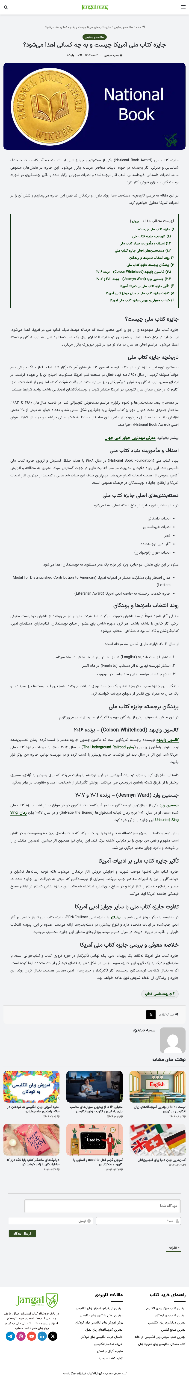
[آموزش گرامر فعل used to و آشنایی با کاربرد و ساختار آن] (94, 1140)
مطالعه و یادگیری (123, 27)
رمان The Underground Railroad (108, 747)
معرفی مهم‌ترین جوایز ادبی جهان (130, 438)
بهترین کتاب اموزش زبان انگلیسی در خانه (160, 1337)
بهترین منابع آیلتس (173, 1329)
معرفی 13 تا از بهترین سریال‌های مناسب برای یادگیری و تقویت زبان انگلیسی (96, 1109)
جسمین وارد (169, 805)
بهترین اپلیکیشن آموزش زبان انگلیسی (99, 1308)
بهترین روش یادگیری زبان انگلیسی (101, 1315)
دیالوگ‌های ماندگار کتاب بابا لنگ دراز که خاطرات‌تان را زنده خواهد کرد (32, 1162)
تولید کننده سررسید (110, 1358)
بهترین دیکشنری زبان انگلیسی (167, 1322)
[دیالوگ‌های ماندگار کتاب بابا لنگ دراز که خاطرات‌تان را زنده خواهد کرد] (31, 1140)
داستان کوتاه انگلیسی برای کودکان (101, 1337)
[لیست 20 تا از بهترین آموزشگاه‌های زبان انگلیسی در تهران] (158, 1087)
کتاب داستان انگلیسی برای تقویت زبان (162, 1344)
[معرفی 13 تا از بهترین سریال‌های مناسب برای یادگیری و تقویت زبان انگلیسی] (94, 1087)
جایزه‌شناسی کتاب (158, 994)
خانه (139, 27)
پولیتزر (116, 917)
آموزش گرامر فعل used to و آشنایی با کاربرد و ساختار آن (98, 1162)
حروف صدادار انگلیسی (108, 1344)
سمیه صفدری (111, 55)
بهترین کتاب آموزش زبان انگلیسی (165, 1308)
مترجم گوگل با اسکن (110, 1351)
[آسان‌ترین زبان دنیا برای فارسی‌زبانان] (158, 1140)
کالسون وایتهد (168, 740)
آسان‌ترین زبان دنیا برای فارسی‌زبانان (162, 1160)
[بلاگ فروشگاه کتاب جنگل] (94, 7)
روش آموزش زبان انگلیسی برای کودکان (99, 1322)
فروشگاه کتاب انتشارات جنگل (86, 1374)
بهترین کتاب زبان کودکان (170, 1315)
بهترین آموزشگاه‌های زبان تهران (104, 1329)
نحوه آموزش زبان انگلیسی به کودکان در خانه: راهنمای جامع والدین (33, 1109)
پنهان (135, 221)
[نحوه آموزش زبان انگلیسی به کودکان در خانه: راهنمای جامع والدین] (31, 1087)
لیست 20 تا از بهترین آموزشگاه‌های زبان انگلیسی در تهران (160, 1109)
